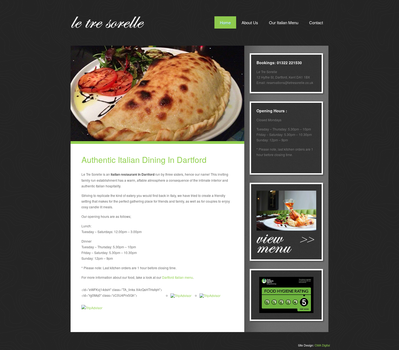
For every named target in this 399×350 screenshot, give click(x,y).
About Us (250, 22)
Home (225, 22)
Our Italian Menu (283, 22)
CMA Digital (322, 345)
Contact (316, 22)
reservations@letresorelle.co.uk (290, 82)
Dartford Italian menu (177, 277)
